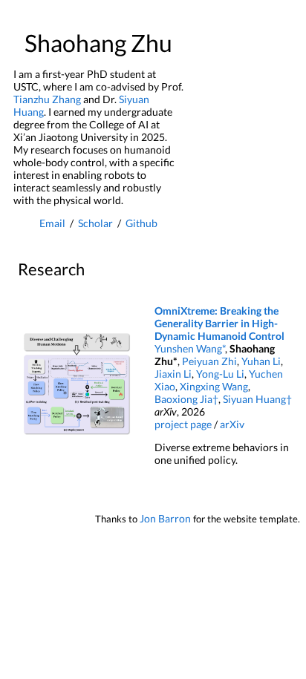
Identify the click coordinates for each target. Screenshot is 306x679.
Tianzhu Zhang (47, 99)
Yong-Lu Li (220, 373)
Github (141, 223)
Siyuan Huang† (257, 399)
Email (52, 223)
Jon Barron (165, 518)
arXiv (232, 424)
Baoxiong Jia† (186, 399)
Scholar (95, 223)
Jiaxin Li (173, 373)
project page (183, 424)
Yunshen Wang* (189, 348)
